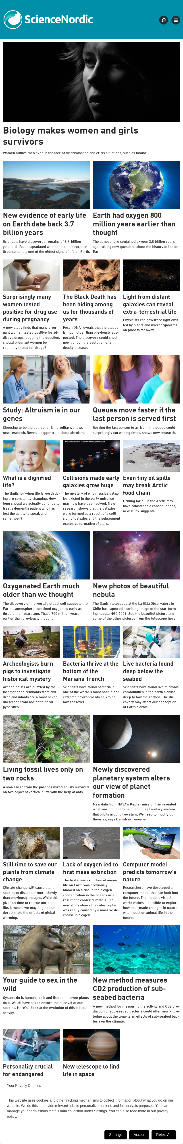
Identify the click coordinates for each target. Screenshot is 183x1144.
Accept (139, 1135)
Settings (115, 1135)
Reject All (163, 1135)
